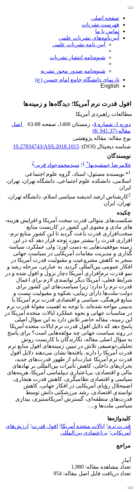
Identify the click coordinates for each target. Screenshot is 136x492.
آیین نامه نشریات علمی (78, 44)
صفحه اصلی (105, 18)
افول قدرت (45, 426)
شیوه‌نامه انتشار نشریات (77, 57)
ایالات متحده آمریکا (83, 426)
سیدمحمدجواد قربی (56, 165)
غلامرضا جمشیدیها (108, 165)
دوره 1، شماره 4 (112, 124)
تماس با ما (107, 31)
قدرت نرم (119, 426)
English (109, 86)
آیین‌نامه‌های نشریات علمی (89, 38)
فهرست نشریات (100, 25)
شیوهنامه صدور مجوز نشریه (72, 71)
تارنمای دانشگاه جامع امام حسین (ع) (77, 80)
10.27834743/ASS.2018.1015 (46, 146)
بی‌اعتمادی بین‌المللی (84, 433)
